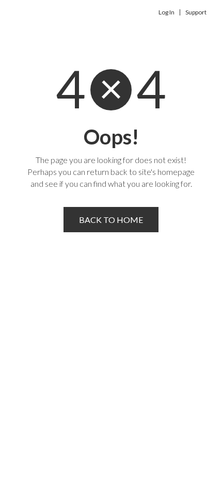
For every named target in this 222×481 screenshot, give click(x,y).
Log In (166, 12)
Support (196, 12)
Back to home (111, 220)
